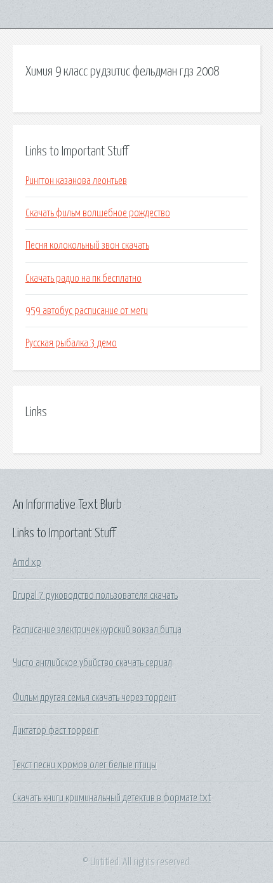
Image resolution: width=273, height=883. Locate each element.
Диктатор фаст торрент (55, 731)
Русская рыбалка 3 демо (71, 343)
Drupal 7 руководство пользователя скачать (95, 596)
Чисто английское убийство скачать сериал (92, 663)
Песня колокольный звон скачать (87, 245)
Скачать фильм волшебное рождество (97, 213)
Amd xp (27, 563)
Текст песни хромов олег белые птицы (85, 765)
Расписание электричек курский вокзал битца (97, 630)
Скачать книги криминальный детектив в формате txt (112, 798)
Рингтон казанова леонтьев (76, 181)
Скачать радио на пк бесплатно (83, 278)
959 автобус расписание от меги (86, 311)
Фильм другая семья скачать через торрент (94, 698)
